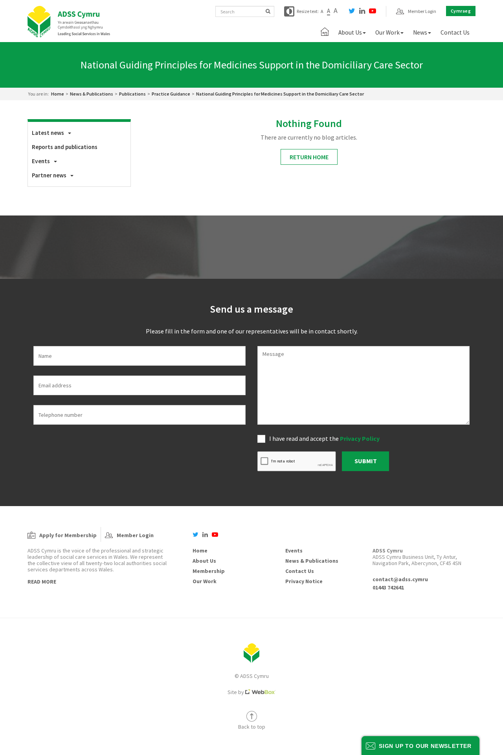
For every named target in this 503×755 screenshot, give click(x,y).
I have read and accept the (324, 438)
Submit (365, 461)
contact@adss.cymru (400, 579)
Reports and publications (64, 147)
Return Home (309, 157)
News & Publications (91, 94)
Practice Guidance (171, 94)
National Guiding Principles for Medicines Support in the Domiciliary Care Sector (280, 94)
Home (57, 94)
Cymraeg (461, 11)
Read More (42, 581)
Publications (132, 94)
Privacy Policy (360, 438)
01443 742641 (388, 587)
